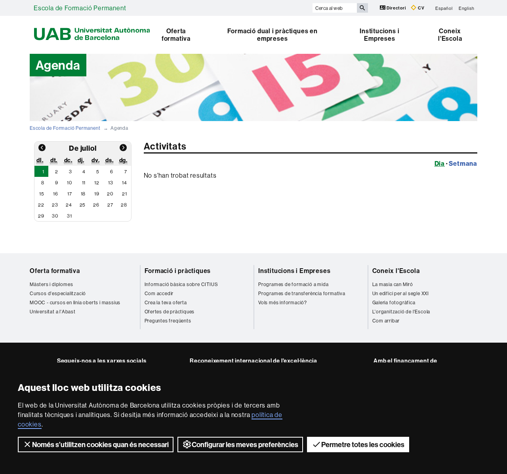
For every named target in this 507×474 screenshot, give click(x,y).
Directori (396, 8)
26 (96, 205)
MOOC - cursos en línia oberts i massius (75, 302)
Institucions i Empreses (379, 34)
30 (55, 216)
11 (84, 183)
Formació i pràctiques (178, 271)
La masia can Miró (393, 284)
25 (83, 205)
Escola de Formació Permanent (80, 8)
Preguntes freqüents (168, 321)
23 (55, 205)
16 (55, 194)
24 (69, 205)
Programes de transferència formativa (301, 293)
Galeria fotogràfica (394, 302)
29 (41, 216)
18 (83, 194)
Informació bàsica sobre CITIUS (181, 284)
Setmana (463, 163)
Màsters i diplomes (51, 284)
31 (69, 216)
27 (110, 205)
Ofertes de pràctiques (170, 312)
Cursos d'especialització (58, 293)
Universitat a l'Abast (53, 312)
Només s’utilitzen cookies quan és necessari (100, 444)
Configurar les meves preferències (245, 444)
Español (444, 8)
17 (69, 194)
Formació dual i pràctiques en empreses (272, 34)
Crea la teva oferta (166, 302)
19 (96, 194)
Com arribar (386, 321)
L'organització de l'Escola (401, 312)
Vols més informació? (282, 302)
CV (420, 8)
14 (124, 183)
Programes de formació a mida (293, 284)
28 (124, 205)
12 (96, 183)
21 (124, 194)
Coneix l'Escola (450, 34)
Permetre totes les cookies (362, 444)
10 (69, 183)
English (467, 8)
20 (110, 194)
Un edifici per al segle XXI (400, 293)
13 (110, 183)
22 (41, 205)
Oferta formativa (176, 34)
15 (41, 194)
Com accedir (159, 293)
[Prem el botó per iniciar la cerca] (362, 8)
